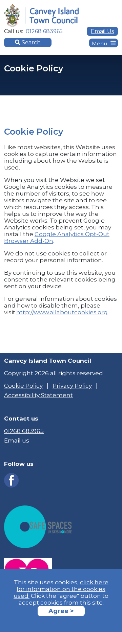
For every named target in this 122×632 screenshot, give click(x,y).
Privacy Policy (72, 385)
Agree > (61, 611)
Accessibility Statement (38, 395)
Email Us (102, 31)
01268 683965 (24, 431)
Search (30, 42)
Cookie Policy (23, 385)
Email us (16, 440)
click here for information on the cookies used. (61, 589)
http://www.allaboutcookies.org (62, 312)
